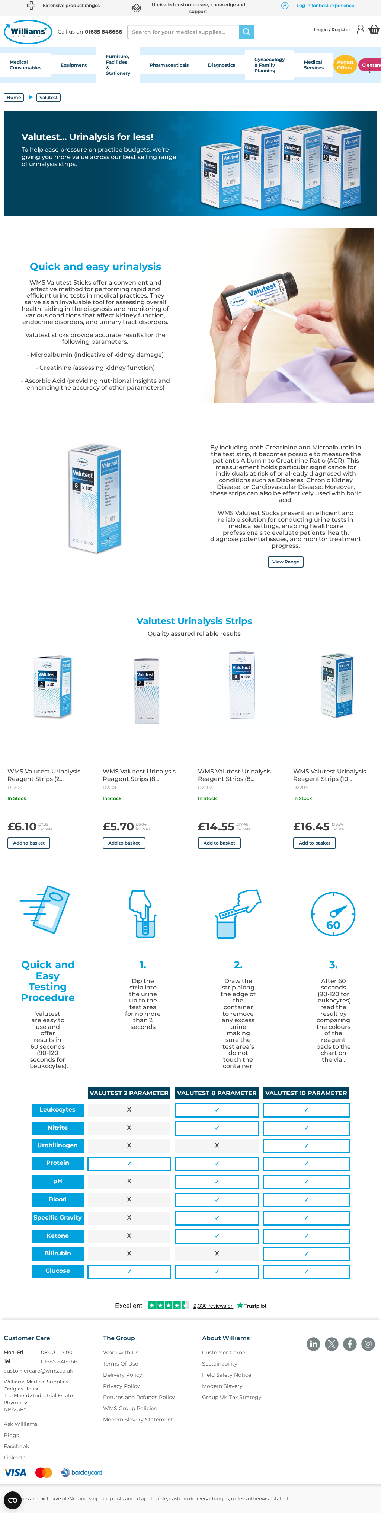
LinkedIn (15, 1457)
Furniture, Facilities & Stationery (118, 65)
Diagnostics (221, 65)
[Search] (246, 32)
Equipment (74, 65)
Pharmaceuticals (169, 65)
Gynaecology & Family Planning (269, 65)
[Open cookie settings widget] (13, 1500)
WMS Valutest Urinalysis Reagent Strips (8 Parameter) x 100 (234, 775)
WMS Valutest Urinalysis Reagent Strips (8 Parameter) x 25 (139, 775)
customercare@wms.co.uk (38, 1370)
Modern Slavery (222, 1386)
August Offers (345, 64)
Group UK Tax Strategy (232, 1397)
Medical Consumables (25, 64)
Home (14, 97)
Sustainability (219, 1363)
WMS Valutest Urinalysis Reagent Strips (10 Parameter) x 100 (329, 775)
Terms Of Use (120, 1363)
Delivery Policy (122, 1374)
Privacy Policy (121, 1386)
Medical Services (314, 64)
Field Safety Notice (226, 1374)
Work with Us (120, 1352)
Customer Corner (224, 1352)
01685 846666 (59, 1361)
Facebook (16, 1446)
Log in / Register (332, 29)
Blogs (11, 1435)
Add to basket (29, 843)
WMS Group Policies (130, 1408)
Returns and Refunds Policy (139, 1397)
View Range (285, 562)
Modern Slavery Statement (138, 1419)
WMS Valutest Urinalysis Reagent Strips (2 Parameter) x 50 (43, 775)
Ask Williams (21, 1424)
